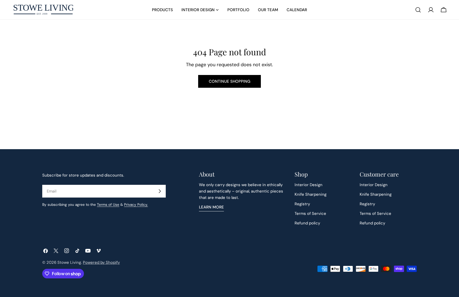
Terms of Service (310, 213)
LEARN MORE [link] (211, 207)
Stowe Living (69, 262)
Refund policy (307, 223)
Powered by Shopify (101, 262)
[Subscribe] (159, 191)
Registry (302, 204)
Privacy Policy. (136, 204)
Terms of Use (108, 204)
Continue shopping (229, 81)
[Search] (418, 10)
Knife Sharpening (310, 194)
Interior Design (308, 184)
